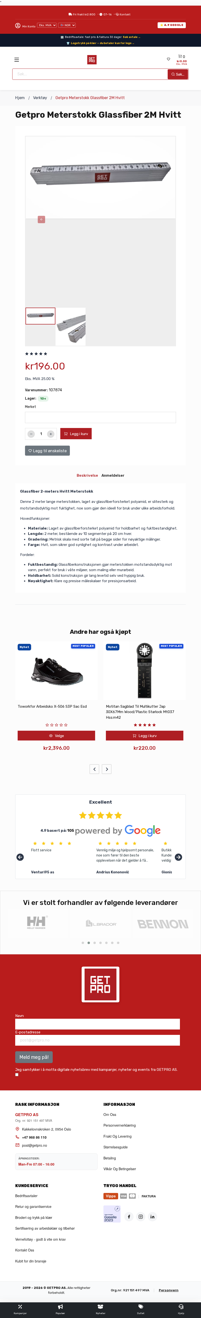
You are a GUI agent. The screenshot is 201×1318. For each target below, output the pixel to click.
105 (71, 830)
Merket (30, 407)
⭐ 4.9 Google (171, 25)
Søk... (179, 74)
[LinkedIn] (152, 1216)
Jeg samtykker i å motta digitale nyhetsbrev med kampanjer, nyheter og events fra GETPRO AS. (96, 1069)
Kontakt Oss (24, 1250)
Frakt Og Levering (117, 1136)
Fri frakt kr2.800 (84, 14)
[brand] (38, 923)
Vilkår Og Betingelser (119, 1168)
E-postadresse (27, 1032)
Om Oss (109, 1114)
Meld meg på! (34, 1057)
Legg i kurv (78, 434)
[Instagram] (140, 1216)
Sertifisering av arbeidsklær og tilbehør (45, 1228)
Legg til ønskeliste (49, 451)
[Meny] (16, 60)
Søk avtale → (132, 37)
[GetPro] (92, 59)
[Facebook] (129, 1216)
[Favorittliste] (168, 60)
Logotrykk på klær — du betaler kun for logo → (103, 43)
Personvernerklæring (119, 1125)
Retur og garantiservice (33, 1206)
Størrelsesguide (115, 1147)
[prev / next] (41, 219)
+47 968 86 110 (34, 1137)
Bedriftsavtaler (26, 1195)
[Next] (178, 858)
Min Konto (29, 26)
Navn (19, 1016)
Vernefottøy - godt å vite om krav (40, 1239)
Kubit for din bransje (30, 1261)
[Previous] (20, 858)
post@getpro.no (34, 1145)
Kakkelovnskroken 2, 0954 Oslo (46, 1129)
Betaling (109, 1158)
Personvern (168, 1290)
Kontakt (125, 14)
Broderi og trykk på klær (33, 1217)
